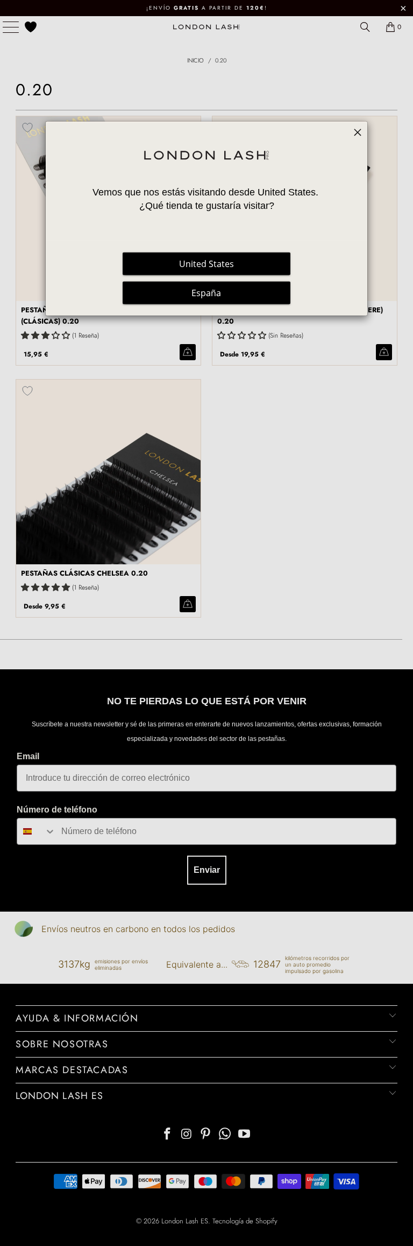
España (206, 293)
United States (206, 264)
